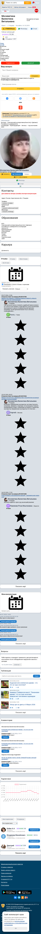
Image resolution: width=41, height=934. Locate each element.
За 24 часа (6, 263)
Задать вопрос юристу (8, 870)
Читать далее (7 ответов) (8, 621)
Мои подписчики (8, 819)
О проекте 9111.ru (6, 879)
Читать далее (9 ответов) (8, 630)
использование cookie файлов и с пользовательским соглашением (15, 923)
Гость (12, 315)
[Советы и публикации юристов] (3, 3)
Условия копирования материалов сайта (19, 910)
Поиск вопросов (6, 873)
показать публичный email (10, 208)
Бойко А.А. (11, 828)
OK (16, 928)
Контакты (4, 882)
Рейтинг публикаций (8, 32)
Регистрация (5, 885)
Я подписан (20, 819)
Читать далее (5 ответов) (8, 639)
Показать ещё (21, 586)
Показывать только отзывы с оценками (16, 284)
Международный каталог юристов (12, 864)
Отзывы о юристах (7, 867)
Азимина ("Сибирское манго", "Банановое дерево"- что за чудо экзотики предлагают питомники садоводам (24, 694)
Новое (31, 7)
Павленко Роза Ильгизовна (21, 506)
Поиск (37, 676)
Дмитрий (10, 846)
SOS (36, 11)
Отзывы (12, 259)
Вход (37, 3)
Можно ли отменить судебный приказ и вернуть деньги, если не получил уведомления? (19, 299)
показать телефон (7, 203)
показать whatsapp (7, 211)
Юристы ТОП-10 (7, 7)
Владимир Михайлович (16, 835)
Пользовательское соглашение (22, 115)
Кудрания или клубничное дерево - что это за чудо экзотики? (24, 684)
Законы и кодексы (7, 876)
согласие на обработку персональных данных (16, 116)
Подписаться (10, 63)
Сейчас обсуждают (20, 7)
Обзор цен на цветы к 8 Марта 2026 (22, 705)
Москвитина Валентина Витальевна (22, 302)
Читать (5, 737)
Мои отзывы (24, 259)
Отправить (35, 76)
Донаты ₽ (31, 63)
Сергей (13, 413)
